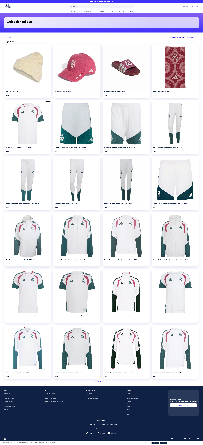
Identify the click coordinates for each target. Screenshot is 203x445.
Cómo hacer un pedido (9, 396)
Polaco (128, 414)
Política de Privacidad (50, 393)
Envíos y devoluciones (9, 398)
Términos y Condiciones (50, 398)
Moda (111, 11)
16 (104, 381)
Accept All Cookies (164, 442)
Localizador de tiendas (9, 406)
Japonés (129, 411)
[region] (101, 443)
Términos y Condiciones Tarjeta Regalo (54, 401)
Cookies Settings (148, 442)
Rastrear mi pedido (8, 401)
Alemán (129, 404)
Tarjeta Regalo (7, 393)
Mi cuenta (6, 404)
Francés (129, 401)
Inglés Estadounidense (132, 398)
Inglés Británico (130, 396)
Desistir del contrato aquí (92, 398)
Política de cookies (49, 396)
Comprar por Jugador (87, 11)
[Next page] (107, 381)
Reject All (155, 442)
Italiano (129, 406)
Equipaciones (73, 11)
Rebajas (131, 11)
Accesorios (121, 11)
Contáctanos (89, 393)
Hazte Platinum (183, 405)
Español (129, 393)
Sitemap (6, 409)
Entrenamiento (100, 11)
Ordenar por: (181, 37)
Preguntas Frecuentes (91, 396)
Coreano (129, 409)
